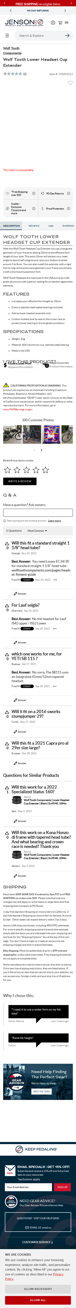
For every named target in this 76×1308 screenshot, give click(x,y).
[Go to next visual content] (41, 450)
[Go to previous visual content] (34, 450)
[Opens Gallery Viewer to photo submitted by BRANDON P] (51, 434)
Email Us (40, 1227)
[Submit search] (67, 35)
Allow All (38, 1300)
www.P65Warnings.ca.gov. (18, 409)
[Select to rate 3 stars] (26, 470)
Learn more (54, 520)
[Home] (24, 22)
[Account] (53, 22)
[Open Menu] (7, 35)
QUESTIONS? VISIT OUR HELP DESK (38, 1218)
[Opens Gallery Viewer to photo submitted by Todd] (12, 434)
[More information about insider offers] (33, 208)
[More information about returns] (68, 193)
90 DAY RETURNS (38, 10)
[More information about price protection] (68, 208)
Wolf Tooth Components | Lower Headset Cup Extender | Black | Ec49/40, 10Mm (46, 802)
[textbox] (38, 513)
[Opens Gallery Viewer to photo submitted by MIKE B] (32, 434)
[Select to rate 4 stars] (36, 470)
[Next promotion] (65, 11)
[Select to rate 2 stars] (17, 470)
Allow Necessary (38, 1289)
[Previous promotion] (10, 11)
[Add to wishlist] (70, 84)
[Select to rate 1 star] (7, 470)
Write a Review (19, 481)
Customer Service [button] (36, 1242)
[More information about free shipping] (33, 193)
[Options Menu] (55, 580)
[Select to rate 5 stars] (45, 470)
